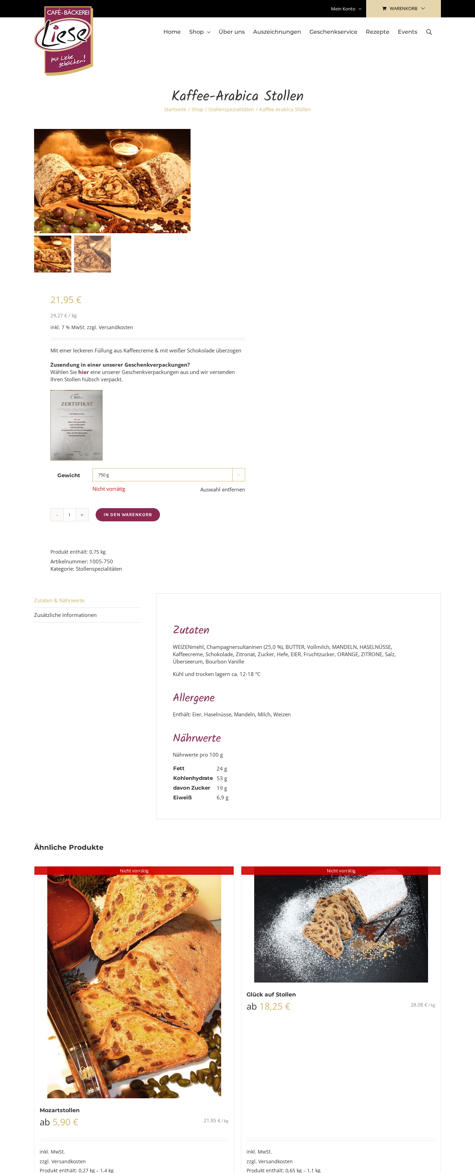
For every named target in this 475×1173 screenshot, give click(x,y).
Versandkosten (116, 327)
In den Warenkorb (128, 514)
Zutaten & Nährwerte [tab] (59, 600)
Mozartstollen (60, 1110)
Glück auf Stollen (271, 994)
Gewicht (68, 475)
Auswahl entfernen (222, 489)
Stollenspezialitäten (99, 568)
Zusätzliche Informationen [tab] (65, 614)
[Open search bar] (429, 31)
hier (83, 371)
